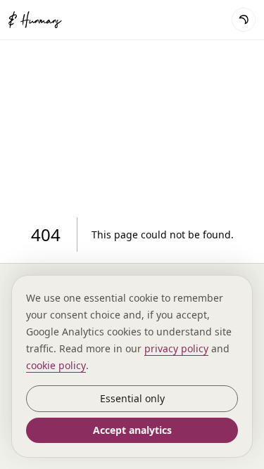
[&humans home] (50, 19)
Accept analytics (132, 430)
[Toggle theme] (244, 20)
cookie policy (56, 365)
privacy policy (176, 348)
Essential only (132, 398)
